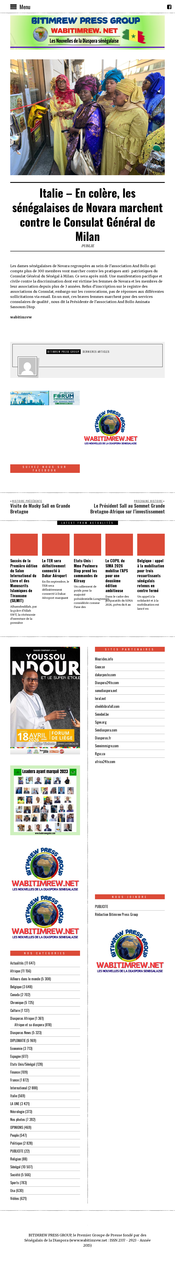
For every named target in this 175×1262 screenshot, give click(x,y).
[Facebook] (169, 7)
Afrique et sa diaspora (29, 1024)
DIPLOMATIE (18, 1040)
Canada (15, 994)
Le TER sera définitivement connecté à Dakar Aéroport (54, 568)
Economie (16, 1048)
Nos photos (17, 1119)
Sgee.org (100, 722)
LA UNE (14, 1103)
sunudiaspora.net (106, 690)
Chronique (16, 1002)
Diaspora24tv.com (107, 682)
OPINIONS (16, 1127)
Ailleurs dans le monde (25, 978)
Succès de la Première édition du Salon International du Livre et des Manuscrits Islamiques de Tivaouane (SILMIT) (23, 580)
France (14, 1080)
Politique (16, 1143)
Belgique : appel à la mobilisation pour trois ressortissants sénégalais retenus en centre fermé (150, 575)
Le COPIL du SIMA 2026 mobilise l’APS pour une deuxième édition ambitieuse (116, 575)
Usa (12, 1190)
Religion (15, 1158)
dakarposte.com (105, 674)
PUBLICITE (16, 1151)
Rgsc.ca (100, 753)
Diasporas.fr (103, 737)
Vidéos (14, 1198)
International (18, 1087)
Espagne (15, 1056)
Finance (15, 1072)
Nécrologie (17, 1111)
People (14, 1135)
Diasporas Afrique (22, 1018)
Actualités (17, 963)
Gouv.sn (100, 666)
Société (15, 1174)
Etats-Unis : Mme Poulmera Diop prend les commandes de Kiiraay (86, 570)
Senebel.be (102, 714)
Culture (15, 1010)
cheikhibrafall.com (107, 706)
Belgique (16, 986)
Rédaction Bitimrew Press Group (116, 914)
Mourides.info (104, 659)
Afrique (15, 970)
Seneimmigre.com (107, 745)
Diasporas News (20, 1032)
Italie (13, 1095)
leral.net (100, 698)
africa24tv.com (105, 761)
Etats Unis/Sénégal (22, 1064)
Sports (14, 1182)
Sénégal (15, 1166)
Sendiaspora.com (106, 730)
